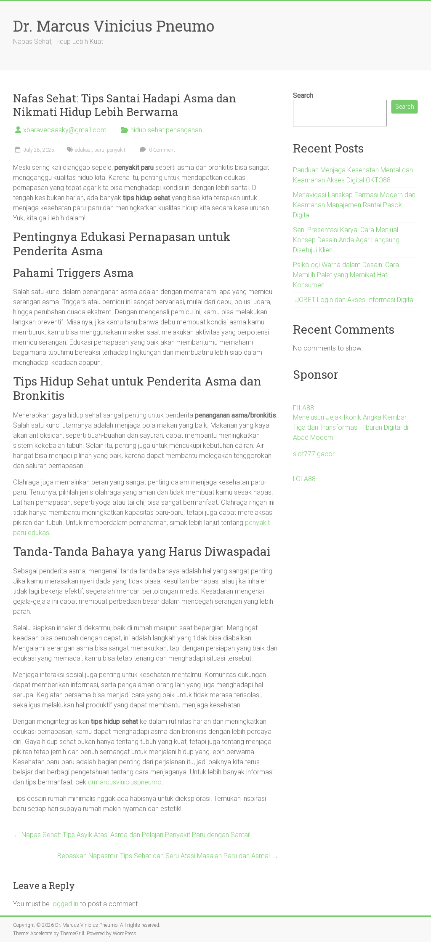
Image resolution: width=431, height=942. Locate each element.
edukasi (83, 150)
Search (303, 95)
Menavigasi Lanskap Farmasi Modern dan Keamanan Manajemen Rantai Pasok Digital (354, 205)
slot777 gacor (314, 454)
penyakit (116, 150)
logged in (64, 904)
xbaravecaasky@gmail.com (64, 130)
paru (99, 150)
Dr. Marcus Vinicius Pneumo (113, 26)
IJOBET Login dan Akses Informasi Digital (354, 300)
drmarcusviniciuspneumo (125, 782)
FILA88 (303, 408)
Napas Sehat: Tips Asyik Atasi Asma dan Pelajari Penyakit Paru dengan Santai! (131, 835)
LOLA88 (304, 479)
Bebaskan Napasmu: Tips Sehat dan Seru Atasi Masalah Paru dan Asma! (167, 856)
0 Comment (161, 150)
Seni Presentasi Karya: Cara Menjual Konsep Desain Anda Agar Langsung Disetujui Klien (346, 240)
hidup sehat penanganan (166, 130)
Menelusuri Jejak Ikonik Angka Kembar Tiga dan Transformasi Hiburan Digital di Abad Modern (350, 427)
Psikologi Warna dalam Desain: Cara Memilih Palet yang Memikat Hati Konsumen (346, 275)
